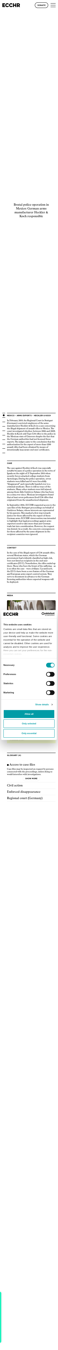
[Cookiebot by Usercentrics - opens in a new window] (42, 614)
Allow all (29, 714)
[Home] (11, 5)
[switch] (50, 674)
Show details (42, 704)
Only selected (29, 723)
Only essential (29, 733)
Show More (31, 778)
